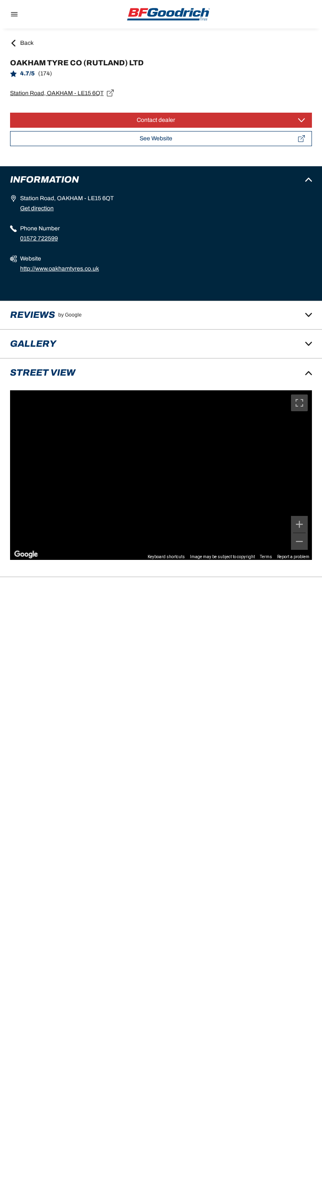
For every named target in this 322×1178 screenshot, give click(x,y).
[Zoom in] (299, 524)
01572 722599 (39, 238)
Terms (266, 556)
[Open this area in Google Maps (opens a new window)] (26, 554)
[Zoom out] (299, 541)
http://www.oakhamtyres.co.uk (59, 269)
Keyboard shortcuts (166, 556)
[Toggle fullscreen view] (299, 402)
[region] (161, 475)
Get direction (37, 208)
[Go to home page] (168, 14)
